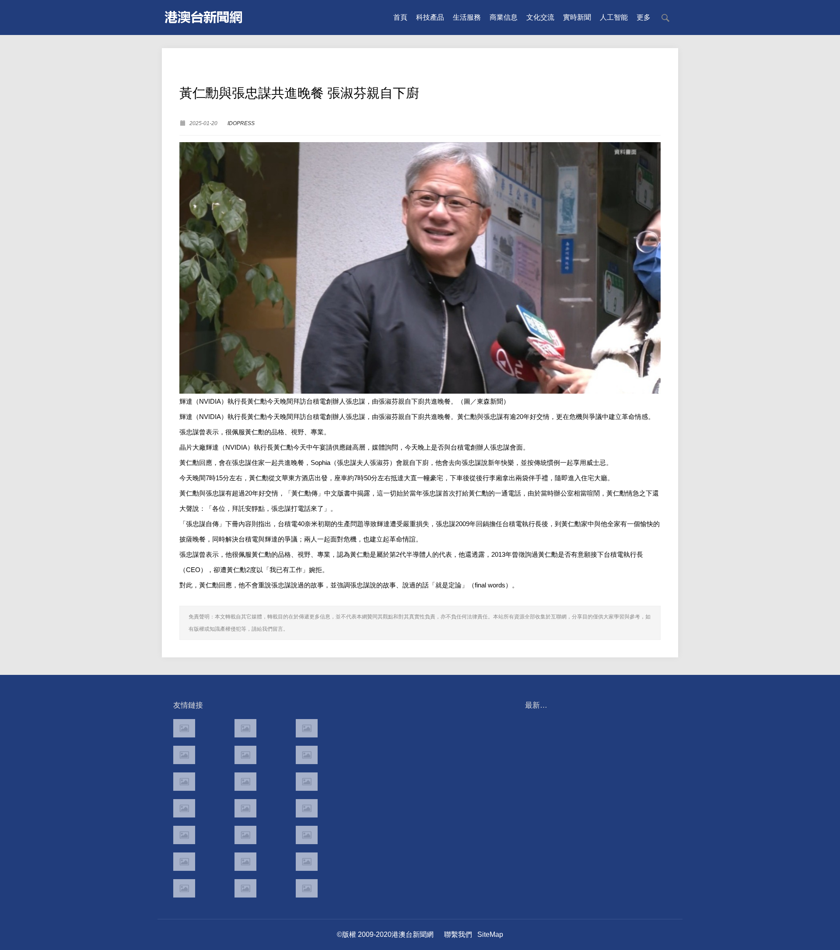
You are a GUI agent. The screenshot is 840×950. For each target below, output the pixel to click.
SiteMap (490, 934)
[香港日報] (245, 728)
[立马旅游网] (184, 888)
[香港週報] (184, 755)
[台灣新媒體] (184, 808)
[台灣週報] (245, 781)
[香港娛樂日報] (307, 808)
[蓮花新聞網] (307, 755)
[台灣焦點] (245, 808)
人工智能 (614, 17)
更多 (644, 17)
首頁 (400, 17)
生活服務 (467, 17)
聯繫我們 (458, 934)
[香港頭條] (307, 728)
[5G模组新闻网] (245, 888)
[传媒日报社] (184, 861)
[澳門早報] (245, 755)
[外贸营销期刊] (307, 888)
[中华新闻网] (307, 861)
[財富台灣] (184, 835)
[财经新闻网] (245, 861)
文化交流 (540, 17)
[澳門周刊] (184, 781)
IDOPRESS (241, 123)
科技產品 (430, 17)
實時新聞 (577, 17)
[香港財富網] (245, 835)
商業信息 (504, 17)
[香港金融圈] (184, 728)
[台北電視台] (307, 781)
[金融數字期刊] (307, 835)
